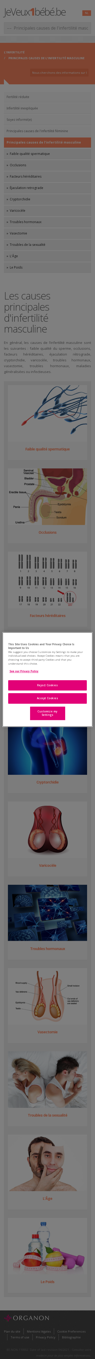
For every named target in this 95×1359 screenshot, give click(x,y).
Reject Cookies (47, 685)
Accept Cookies (47, 698)
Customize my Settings (47, 713)
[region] (47, 679)
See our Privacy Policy (24, 671)
